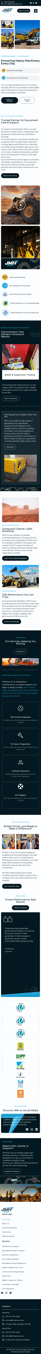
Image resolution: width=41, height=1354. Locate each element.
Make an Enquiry (8, 1236)
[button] (35, 11)
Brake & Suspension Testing (12, 1280)
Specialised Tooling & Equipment (14, 1263)
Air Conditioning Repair (10, 1259)
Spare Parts (6, 1276)
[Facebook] (31, 3)
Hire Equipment (8, 1289)
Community (6, 1232)
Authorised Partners (9, 1228)
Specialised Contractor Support (13, 1251)
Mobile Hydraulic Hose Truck (12, 1267)
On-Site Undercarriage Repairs (13, 1272)
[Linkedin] (36, 3)
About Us (5, 1224)
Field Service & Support (10, 1246)
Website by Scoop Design (20, 1352)
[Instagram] (33, 3)
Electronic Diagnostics (10, 1255)
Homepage (6, 1219)
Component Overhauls (10, 1284)
